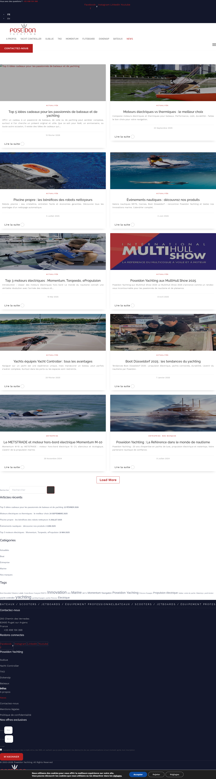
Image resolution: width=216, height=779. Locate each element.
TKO (60, 39)
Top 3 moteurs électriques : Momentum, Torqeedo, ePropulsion (53, 280)
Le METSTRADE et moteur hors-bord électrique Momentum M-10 (53, 442)
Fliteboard (88, 39)
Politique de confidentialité (15, 715)
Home (2, 61)
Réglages (174, 774)
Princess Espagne (145, 593)
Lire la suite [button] (12, 143)
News (130, 39)
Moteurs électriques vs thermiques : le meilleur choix (163, 112)
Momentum (72, 39)
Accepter (138, 774)
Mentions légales (9, 709)
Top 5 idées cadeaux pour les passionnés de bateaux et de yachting (53, 113)
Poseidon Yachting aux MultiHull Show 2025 (163, 280)
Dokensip (104, 39)
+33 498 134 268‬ (31, 1)
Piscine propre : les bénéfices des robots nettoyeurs (53, 200)
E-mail (2, 739)
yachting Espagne (38, 598)
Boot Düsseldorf (5, 593)
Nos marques (169, 436)
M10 (69, 593)
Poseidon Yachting (125, 592)
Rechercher (5, 490)
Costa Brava (28, 593)
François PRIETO (40, 593)
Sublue (49, 39)
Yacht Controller (30, 39)
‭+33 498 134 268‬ (13, 630)
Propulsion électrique (165, 592)
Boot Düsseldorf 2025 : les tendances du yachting (163, 361)
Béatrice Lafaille (17, 593)
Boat (2, 556)
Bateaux (118, 39)
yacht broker (209, 593)
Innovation (57, 592)
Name (2, 730)
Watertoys (200, 593)
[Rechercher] (51, 490)
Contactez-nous (9, 703)
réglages (117, 776)
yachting (23, 597)
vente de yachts (190, 593)
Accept (2, 746)
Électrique (64, 597)
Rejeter (156, 774)
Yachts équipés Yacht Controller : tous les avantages (53, 361)
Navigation (107, 593)
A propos (11, 39)
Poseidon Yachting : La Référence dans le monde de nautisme (163, 442)
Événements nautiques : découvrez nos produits (163, 200)
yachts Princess (51, 598)
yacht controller (7, 598)
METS (84, 593)
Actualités (52, 105)
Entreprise (52, 436)
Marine (3, 568)
